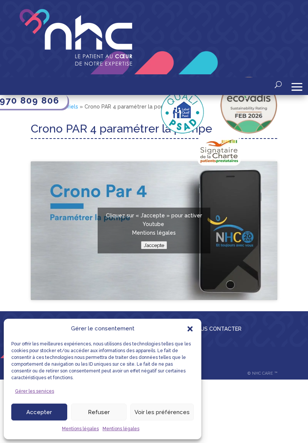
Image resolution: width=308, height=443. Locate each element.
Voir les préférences (162, 412)
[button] (190, 329)
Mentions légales (80, 428)
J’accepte (154, 245)
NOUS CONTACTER (217, 329)
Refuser (99, 412)
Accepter (39, 412)
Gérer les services (34, 391)
